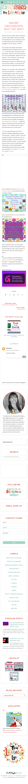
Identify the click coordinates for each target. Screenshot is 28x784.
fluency (14, 583)
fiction (14, 579)
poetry (14, 605)
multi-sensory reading (14, 594)
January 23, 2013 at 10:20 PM (12, 350)
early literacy (14, 576)
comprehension (14, 572)
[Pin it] (18, 294)
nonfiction (14, 597)
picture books (14, 601)
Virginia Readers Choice (14, 565)
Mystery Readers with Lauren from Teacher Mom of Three (17, 624)
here (20, 87)
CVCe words (8, 32)
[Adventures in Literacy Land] (14, 680)
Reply (24, 356)
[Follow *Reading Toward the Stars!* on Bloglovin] (14, 493)
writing (14, 608)
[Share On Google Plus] (14, 294)
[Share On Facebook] (10, 294)
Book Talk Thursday (14, 558)
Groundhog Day (18, 32)
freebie (14, 587)
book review (14, 569)
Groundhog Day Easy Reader (10, 121)
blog (16, 215)
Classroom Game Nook (8, 260)
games (14, 590)
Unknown (9, 348)
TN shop (10, 151)
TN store (18, 89)
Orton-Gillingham (14, 561)
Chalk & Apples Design (20, 777)
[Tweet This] (5, 294)
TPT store (5, 89)
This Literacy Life (11, 775)
